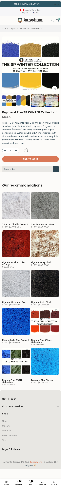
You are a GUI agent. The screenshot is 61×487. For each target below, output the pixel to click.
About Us (6, 430)
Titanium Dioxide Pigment (15, 224)
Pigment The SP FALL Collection (41, 341)
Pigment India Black (41, 302)
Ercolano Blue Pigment (42, 380)
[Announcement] (27, 4)
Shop (4, 421)
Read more (18, 143)
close (56, 4)
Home (5, 29)
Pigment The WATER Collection (12, 381)
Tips (4, 440)
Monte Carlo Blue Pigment (15, 340)
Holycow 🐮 (30, 465)
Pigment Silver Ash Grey (14, 302)
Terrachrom (36, 462)
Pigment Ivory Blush (41, 262)
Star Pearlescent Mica (42, 224)
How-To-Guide (9, 435)
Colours (6, 426)
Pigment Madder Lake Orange (13, 263)
